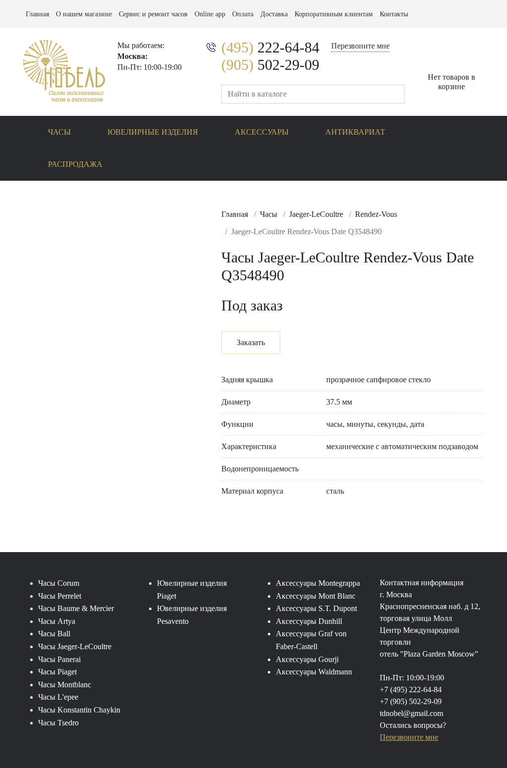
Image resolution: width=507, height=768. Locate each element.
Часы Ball (54, 633)
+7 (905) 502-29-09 (411, 701)
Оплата (243, 14)
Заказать (251, 342)
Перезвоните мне (360, 46)
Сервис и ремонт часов (153, 14)
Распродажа (75, 164)
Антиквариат (355, 132)
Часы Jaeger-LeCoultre (74, 646)
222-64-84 (270, 47)
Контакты (394, 14)
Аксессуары (262, 132)
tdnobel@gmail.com (411, 713)
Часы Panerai (59, 659)
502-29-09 (270, 64)
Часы (59, 132)
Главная (37, 14)
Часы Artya (56, 621)
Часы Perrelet (59, 596)
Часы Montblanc (64, 684)
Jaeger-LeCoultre (316, 214)
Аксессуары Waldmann (314, 671)
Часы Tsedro (58, 722)
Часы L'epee (58, 697)
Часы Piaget (57, 671)
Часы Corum (58, 583)
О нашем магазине (84, 14)
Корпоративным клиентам (334, 14)
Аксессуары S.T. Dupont (316, 608)
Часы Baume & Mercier (76, 608)
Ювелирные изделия (152, 132)
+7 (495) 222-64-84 (411, 689)
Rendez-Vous (376, 214)
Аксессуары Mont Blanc (315, 596)
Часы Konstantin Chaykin (79, 710)
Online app (210, 14)
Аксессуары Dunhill (309, 621)
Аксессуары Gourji (307, 659)
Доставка (274, 14)
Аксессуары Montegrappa (318, 583)
